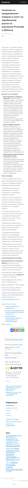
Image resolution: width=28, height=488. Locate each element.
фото (7, 471)
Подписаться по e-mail (11, 407)
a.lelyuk (8, 324)
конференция (16, 443)
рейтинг (8, 462)
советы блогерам (11, 463)
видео (16, 439)
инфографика (10, 442)
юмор (10, 471)
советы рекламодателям (14, 468)
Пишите (11, 478)
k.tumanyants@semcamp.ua (11, 299)
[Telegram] (19, 330)
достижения (9, 440)
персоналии (10, 459)
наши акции (10, 448)
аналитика (9, 439)
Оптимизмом (24, 480)
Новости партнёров (12, 419)
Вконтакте (8, 415)
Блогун (6, 478)
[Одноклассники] (15, 330)
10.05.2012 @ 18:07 (14, 362)
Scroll (14, 484)
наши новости (12, 449)
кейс (16, 442)
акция (14, 437)
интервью (16, 440)
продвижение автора (14, 460)
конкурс (9, 444)
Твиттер (8, 412)
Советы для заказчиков (13, 421)
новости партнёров (11, 455)
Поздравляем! (11, 435)
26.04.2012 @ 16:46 (17, 339)
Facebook (8, 410)
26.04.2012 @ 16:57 (17, 344)
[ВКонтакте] (12, 330)
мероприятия (13, 446)
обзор (18, 457)
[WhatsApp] (22, 330)
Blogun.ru (9, 372)
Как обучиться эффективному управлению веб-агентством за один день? (14, 312)
